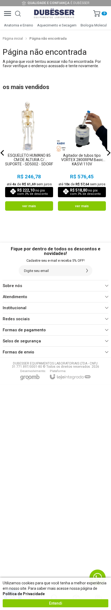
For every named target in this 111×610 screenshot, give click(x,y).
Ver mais (29, 206)
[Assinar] (87, 270)
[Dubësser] (54, 13)
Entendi (55, 603)
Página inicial (13, 38)
